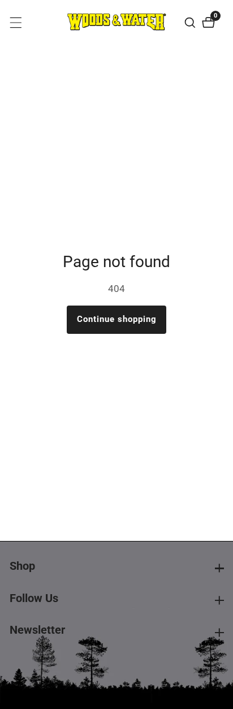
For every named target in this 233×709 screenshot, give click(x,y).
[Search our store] (191, 22)
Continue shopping (117, 319)
